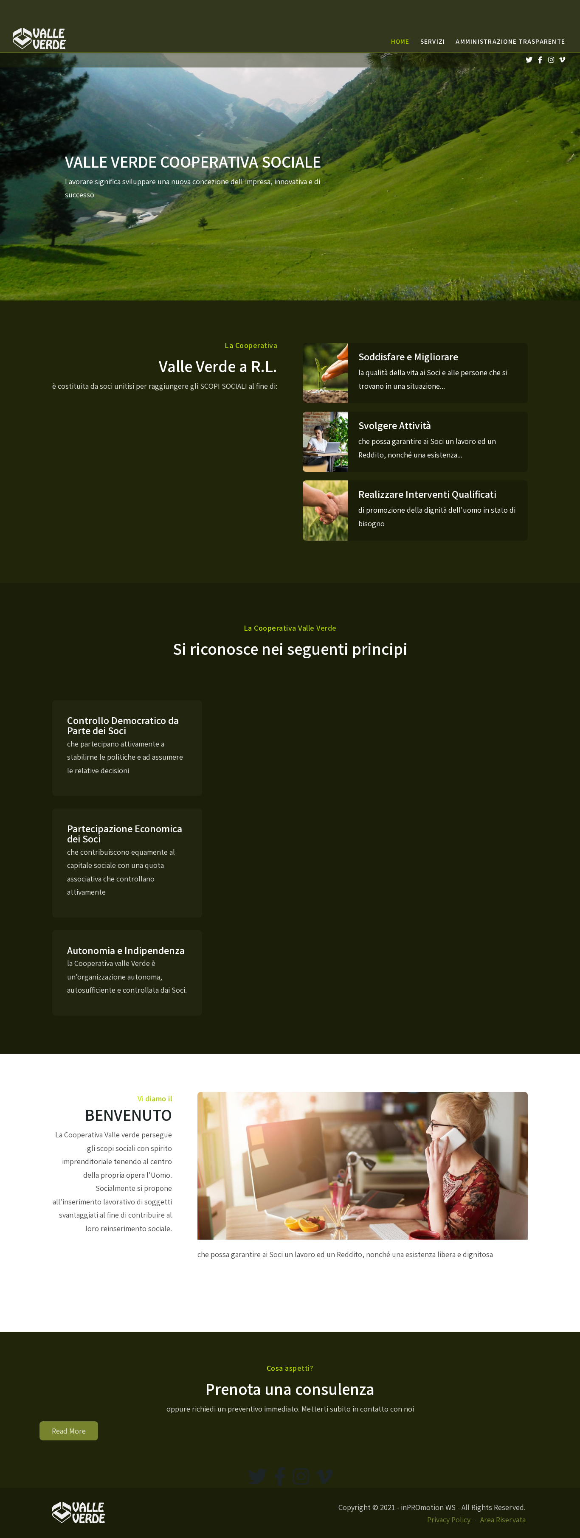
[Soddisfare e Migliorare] (415, 373)
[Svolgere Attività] (415, 442)
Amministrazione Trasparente (510, 41)
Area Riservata (503, 1519)
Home (400, 41)
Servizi (432, 41)
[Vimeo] (562, 60)
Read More (69, 1431)
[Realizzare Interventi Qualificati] (415, 510)
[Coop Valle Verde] (46, 39)
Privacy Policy (448, 1519)
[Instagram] (551, 60)
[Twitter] (529, 60)
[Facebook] (540, 60)
